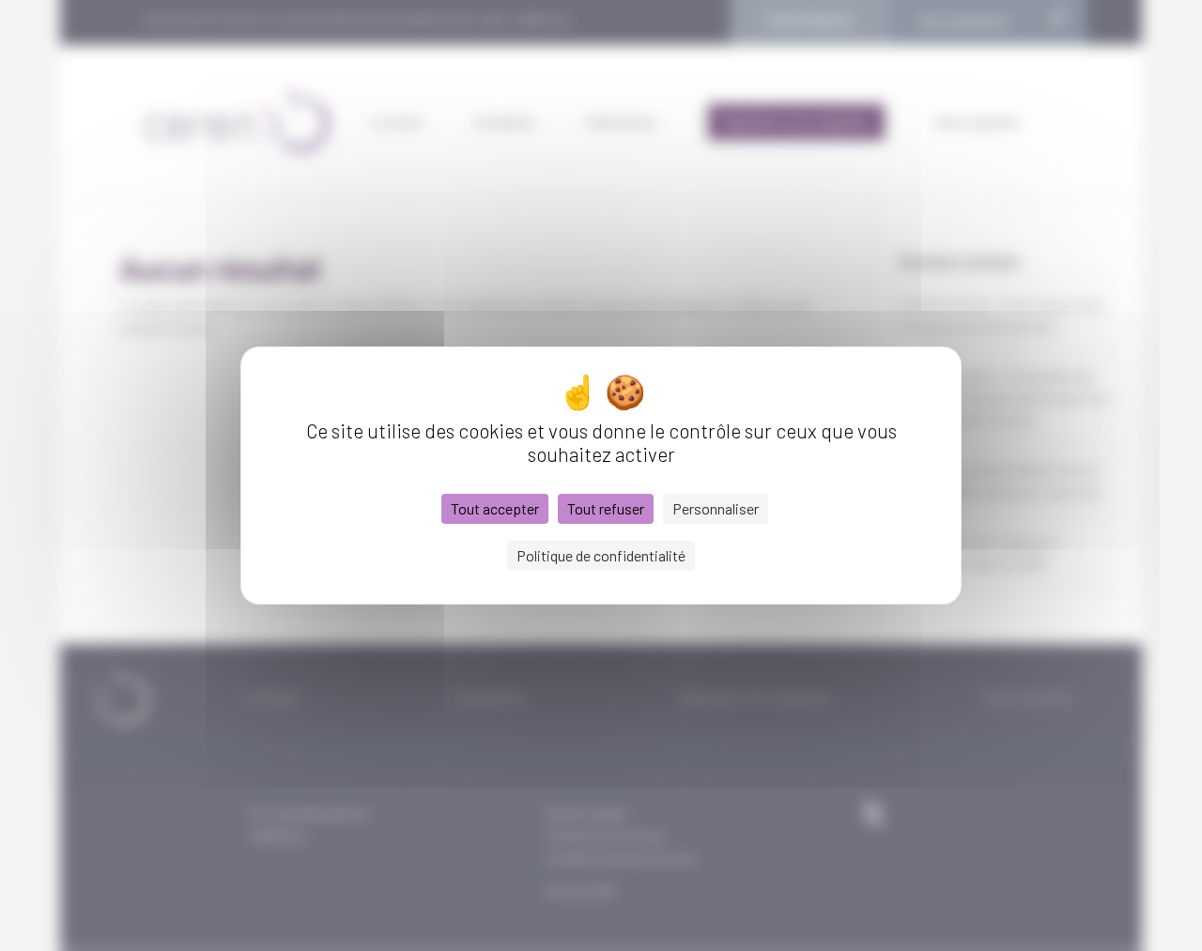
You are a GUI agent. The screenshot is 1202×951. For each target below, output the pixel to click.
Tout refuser (605, 508)
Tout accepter (495, 508)
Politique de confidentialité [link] (601, 555)
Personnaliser (715, 508)
